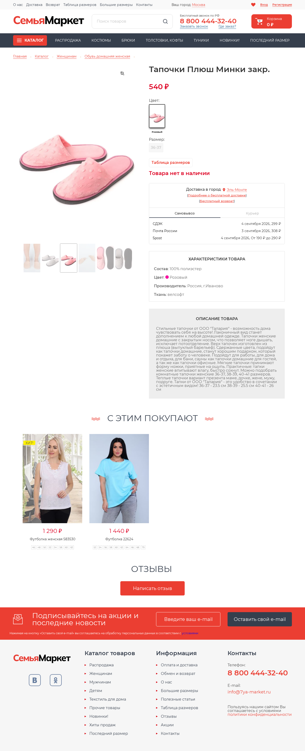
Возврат (53, 5)
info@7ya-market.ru (249, 692)
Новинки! (230, 40)
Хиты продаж (102, 725)
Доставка (34, 5)
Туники (201, 40)
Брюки (128, 40)
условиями (190, 633)
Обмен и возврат (178, 674)
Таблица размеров (80, 5)
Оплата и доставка (179, 665)
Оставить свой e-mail (260, 619)
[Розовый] (157, 116)
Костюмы (101, 40)
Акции (167, 725)
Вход (264, 4)
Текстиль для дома (107, 699)
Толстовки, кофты (164, 40)
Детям (95, 691)
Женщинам (100, 674)
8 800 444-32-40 (208, 21)
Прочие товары (104, 708)
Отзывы (169, 716)
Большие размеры (116, 5)
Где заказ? (227, 26)
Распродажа (68, 40)
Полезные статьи (178, 699)
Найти (165, 21)
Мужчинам (100, 682)
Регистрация (282, 4)
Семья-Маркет (49, 21)
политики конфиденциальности (260, 714)
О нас (18, 5)
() (217, 195)
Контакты (144, 5)
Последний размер (270, 40)
